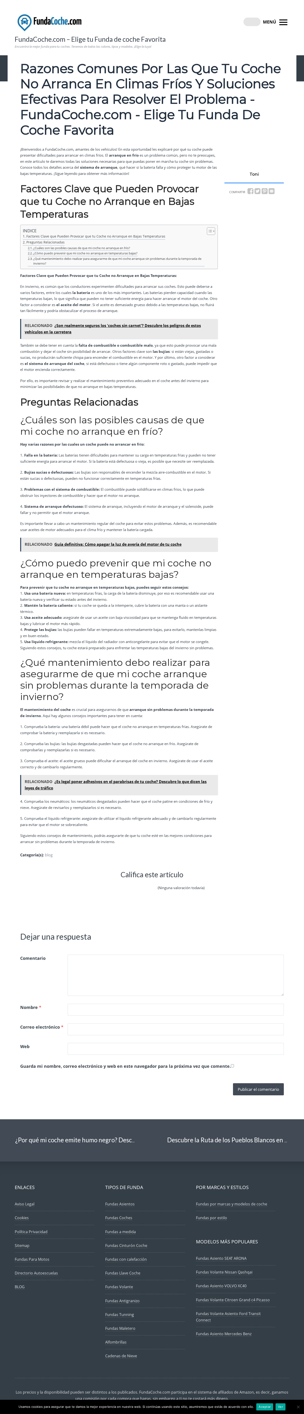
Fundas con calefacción (126, 1259)
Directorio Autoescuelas (36, 1273)
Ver (280, 1407)
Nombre (30, 1007)
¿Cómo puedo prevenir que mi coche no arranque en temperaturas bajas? (85, 253)
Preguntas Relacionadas (45, 242)
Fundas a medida (120, 1231)
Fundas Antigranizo (122, 1300)
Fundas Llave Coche (122, 1273)
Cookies (22, 1217)
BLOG (20, 1286)
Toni (254, 174)
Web (24, 1046)
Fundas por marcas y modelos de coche (231, 1204)
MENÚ (270, 22)
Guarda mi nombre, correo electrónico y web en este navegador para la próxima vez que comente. (125, 1066)
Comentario (33, 958)
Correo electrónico (41, 1027)
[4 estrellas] (139, 884)
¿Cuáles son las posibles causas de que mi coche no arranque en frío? (81, 248)
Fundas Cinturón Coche (126, 1245)
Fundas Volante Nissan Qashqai (224, 1272)
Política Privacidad (31, 1231)
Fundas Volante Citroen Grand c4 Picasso (233, 1299)
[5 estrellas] (151, 884)
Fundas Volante (119, 1286)
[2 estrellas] (117, 884)
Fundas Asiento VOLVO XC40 (221, 1285)
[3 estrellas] (128, 884)
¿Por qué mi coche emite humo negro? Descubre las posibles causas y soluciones (122, 1140)
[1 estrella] (105, 884)
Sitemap (22, 1245)
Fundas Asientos (120, 1204)
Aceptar (265, 1407)
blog (49, 855)
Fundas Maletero (120, 1328)
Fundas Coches (118, 1217)
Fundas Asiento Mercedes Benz (224, 1333)
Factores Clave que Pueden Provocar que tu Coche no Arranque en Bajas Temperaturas (95, 236)
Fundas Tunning (119, 1314)
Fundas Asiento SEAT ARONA (221, 1258)
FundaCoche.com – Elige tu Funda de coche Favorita (90, 39)
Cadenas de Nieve (121, 1355)
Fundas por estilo (211, 1217)
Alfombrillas (116, 1342)
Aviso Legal (24, 1204)
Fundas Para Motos (32, 1259)
